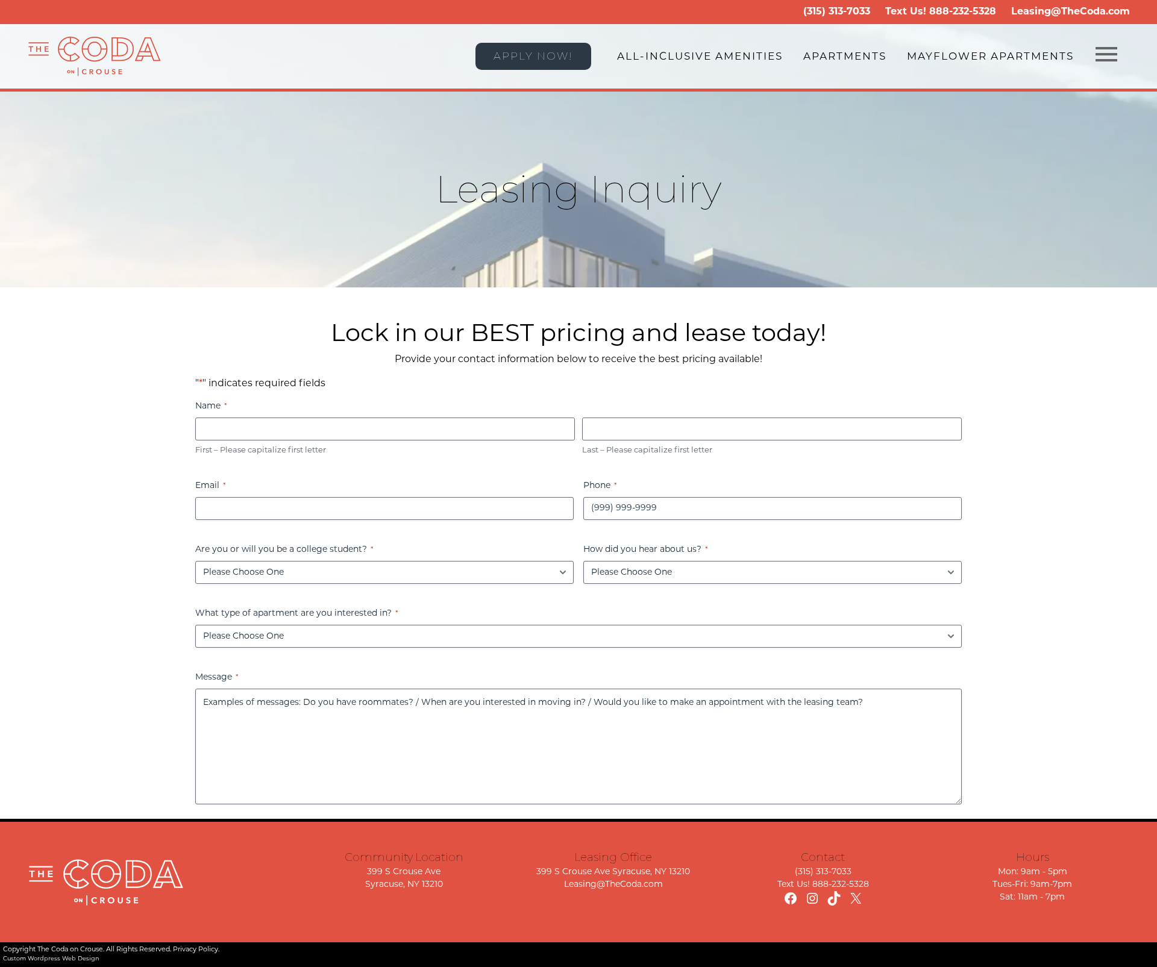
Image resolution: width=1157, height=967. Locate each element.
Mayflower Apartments (990, 57)
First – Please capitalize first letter (260, 450)
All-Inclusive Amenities (700, 57)
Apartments (844, 57)
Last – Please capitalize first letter (647, 450)
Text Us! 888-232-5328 (823, 884)
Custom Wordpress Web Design (51, 959)
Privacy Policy (195, 950)
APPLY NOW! (533, 56)
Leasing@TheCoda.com (1070, 12)
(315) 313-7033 (836, 12)
